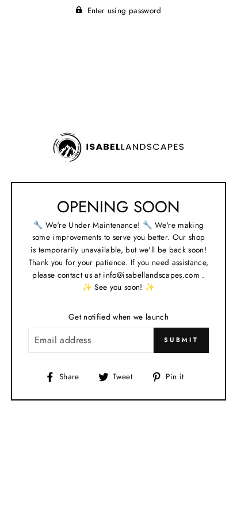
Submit (181, 339)
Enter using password (124, 10)
